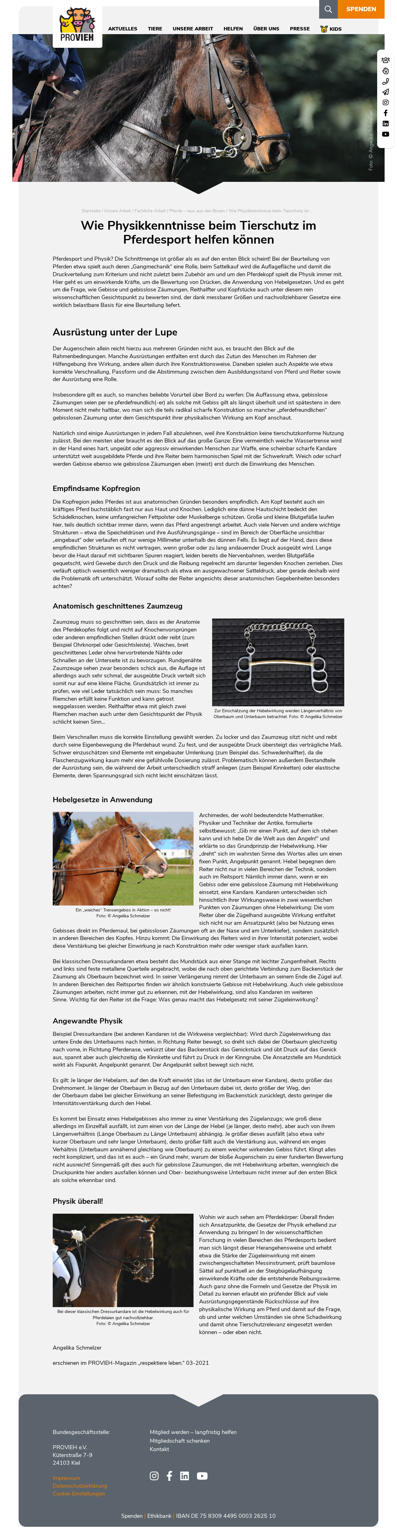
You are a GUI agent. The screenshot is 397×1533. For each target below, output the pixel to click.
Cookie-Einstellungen (79, 1493)
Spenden (361, 9)
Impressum (66, 1478)
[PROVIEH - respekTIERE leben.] (78, 37)
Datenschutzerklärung (80, 1486)
